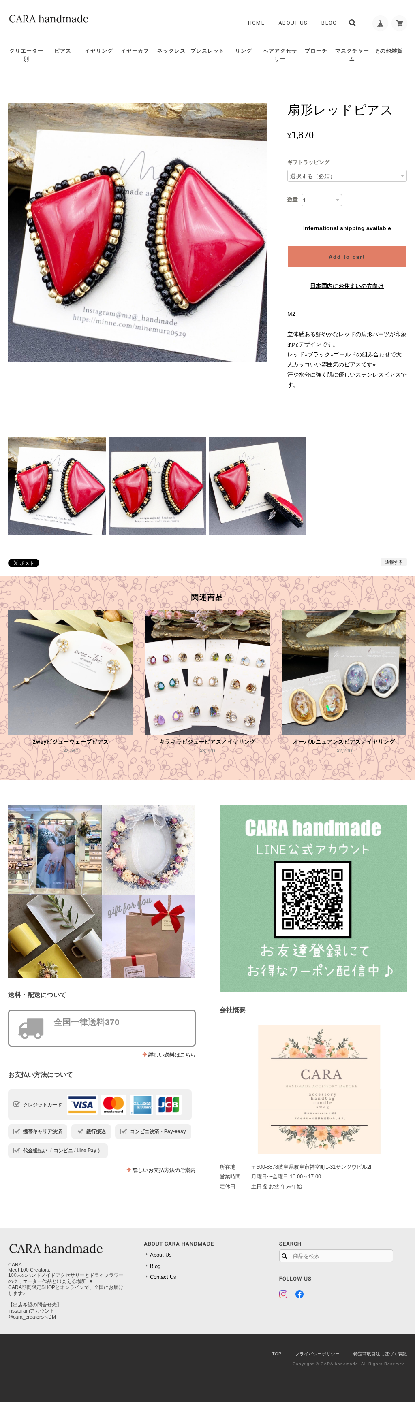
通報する (394, 562)
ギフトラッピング (308, 162)
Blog (329, 23)
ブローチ (316, 51)
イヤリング (99, 51)
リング (243, 51)
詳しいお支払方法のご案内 (164, 1170)
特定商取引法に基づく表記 (380, 1353)
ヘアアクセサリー (280, 55)
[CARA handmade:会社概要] (313, 1089)
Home (256, 23)
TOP (276, 1353)
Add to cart (347, 256)
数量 (292, 199)
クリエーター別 (26, 55)
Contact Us (163, 1277)
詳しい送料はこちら (172, 1055)
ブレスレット (207, 51)
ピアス (62, 51)
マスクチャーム (352, 55)
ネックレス (171, 51)
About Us (293, 23)
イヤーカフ (135, 51)
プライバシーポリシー (317, 1353)
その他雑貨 (388, 51)
